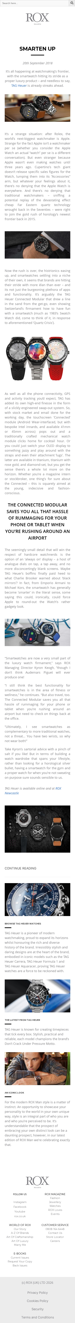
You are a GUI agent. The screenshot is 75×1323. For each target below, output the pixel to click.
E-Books (20, 1253)
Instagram (20, 1202)
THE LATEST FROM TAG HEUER (22, 1020)
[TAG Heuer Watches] (37, 899)
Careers (55, 1241)
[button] (72, 3)
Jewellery (55, 1202)
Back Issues (20, 1265)
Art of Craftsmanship (19, 1237)
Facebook (19, 1206)
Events (55, 1214)
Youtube (19, 1211)
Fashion (55, 1198)
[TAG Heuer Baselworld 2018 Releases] (37, 995)
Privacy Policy (37, 1292)
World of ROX (20, 1225)
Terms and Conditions (37, 1317)
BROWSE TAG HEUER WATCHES (23, 923)
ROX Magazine (55, 1194)
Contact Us (55, 1233)
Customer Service (55, 1225)
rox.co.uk (20, 1216)
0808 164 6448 (55, 1229)
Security (38, 1309)
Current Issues (20, 1257)
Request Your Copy (20, 1261)
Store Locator (55, 1237)
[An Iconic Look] (37, 1068)
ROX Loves (55, 1210)
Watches (55, 1206)
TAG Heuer (19, 85)
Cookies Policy (37, 1301)
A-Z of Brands (20, 1233)
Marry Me (20, 1244)
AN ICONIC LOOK (14, 1092)
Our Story (20, 1229)
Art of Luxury (20, 1241)
